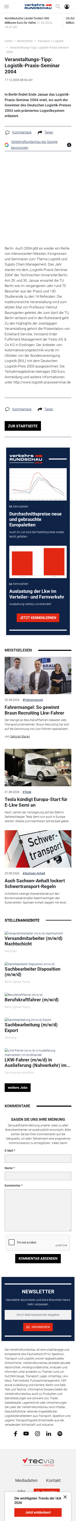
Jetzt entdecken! (38, 1512)
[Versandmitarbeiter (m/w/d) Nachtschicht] (34, 933)
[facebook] (15, 1433)
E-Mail (9, 1150)
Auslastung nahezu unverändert (30, 604)
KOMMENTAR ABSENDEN (38, 1259)
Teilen (48, 132)
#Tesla (27, 792)
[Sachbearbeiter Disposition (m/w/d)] (30, 964)
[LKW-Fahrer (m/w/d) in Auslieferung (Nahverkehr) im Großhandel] (38, 1052)
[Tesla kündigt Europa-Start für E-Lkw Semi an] (38, 767)
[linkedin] (48, 1433)
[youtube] (26, 1433)
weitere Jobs (17, 1088)
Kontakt (53, 1480)
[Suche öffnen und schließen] (57, 6)
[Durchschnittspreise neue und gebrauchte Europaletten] (38, 484)
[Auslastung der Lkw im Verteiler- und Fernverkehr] (38, 562)
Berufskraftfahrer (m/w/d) (32, 999)
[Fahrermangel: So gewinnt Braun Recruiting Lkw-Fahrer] (38, 675)
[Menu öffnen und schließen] (7, 6)
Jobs (20, 1491)
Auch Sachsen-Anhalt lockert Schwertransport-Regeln (35, 883)
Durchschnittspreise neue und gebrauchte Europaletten (35, 519)
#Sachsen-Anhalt (34, 873)
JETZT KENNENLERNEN (38, 618)
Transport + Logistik (50, 41)
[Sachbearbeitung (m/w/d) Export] (28, 1019)
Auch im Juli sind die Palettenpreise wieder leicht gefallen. (36, 534)
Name (9, 1168)
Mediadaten (26, 1480)
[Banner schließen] (63, 1496)
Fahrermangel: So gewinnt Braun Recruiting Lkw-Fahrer (34, 710)
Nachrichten (25, 41)
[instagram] (37, 1433)
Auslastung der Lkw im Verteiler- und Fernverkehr (36, 594)
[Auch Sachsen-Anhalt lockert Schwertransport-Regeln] (38, 849)
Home (8, 41)
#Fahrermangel (33, 700)
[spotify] (59, 1433)
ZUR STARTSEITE (23, 426)
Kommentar (12, 1185)
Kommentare (21, 132)
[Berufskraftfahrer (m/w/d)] (24, 994)
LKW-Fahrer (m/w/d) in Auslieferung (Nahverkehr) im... (37, 1062)
